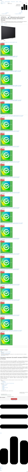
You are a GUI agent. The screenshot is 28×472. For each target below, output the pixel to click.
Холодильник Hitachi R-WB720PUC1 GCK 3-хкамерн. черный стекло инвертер (9, 315)
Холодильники (20, 12)
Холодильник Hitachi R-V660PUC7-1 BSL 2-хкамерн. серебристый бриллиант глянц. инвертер (11, 116)
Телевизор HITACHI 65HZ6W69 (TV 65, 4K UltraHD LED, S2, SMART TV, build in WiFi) (10, 71)
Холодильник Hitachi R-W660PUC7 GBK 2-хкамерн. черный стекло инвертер (9, 269)
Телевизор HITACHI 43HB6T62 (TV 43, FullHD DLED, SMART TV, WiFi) (8, 42)
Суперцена (5, 23)
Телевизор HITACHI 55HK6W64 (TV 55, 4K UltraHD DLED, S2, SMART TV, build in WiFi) (10, 100)
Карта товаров (7, 383)
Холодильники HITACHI (18, 13)
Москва (3, 1)
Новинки (2, 23)
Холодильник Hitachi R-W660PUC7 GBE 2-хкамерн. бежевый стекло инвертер (9, 208)
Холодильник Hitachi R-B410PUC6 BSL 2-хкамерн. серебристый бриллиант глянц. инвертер (11, 223)
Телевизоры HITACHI (4, 13)
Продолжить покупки (14, 400)
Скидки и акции (4, 389)
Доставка (17, 1)
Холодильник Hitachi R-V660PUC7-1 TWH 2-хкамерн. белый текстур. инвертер (9, 162)
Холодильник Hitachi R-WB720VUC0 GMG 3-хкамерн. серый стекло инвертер (9, 131)
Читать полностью (3, 355)
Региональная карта (11, 383)
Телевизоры (7, 12)
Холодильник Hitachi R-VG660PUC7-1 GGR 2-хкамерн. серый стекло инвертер (9, 177)
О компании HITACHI (7, 1)
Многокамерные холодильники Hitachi (5, 353)
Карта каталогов (3, 383)
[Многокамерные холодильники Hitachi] (6, 351)
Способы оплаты (13, 1)
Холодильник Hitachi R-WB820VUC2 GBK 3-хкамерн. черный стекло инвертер (9, 254)
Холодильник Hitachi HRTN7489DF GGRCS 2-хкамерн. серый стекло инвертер (9, 300)
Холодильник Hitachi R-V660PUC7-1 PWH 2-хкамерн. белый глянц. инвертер (9, 146)
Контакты (20, 1)
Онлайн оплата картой (5, 387)
